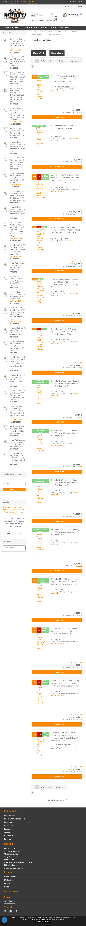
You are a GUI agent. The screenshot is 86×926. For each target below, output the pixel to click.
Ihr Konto (8, 883)
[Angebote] (25, 502)
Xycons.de (60, 919)
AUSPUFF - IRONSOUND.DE (11, 28)
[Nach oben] (79, 922)
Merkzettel (79, 7)
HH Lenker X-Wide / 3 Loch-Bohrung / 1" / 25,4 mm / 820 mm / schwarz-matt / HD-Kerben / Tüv (65, 383)
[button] (33, 61)
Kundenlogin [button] (68, 7)
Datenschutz (9, 826)
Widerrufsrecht (10, 815)
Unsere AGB (9, 822)
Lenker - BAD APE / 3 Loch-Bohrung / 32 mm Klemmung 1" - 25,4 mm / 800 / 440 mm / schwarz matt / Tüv (65, 683)
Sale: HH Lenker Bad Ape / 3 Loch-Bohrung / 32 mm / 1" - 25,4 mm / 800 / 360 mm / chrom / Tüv (64, 631)
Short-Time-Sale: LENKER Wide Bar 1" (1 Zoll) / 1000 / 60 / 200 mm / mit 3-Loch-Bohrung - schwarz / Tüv (65, 230)
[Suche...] (53, 15)
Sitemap (7, 839)
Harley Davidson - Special (60, 28)
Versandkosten (50, 917)
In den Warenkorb (57, 117)
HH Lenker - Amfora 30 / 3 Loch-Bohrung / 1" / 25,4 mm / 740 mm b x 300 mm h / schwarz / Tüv (65, 331)
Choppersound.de (11, 854)
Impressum (8, 829)
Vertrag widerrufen (43, 922)
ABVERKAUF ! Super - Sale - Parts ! (36, 28)
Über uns (7, 832)
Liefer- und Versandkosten (14, 819)
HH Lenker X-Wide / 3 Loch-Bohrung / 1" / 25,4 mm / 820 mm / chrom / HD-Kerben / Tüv (65, 433)
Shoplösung (26, 919)
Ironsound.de (9, 859)
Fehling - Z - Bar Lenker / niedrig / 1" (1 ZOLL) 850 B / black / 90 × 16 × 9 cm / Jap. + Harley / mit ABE (65, 78)
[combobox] (46, 61)
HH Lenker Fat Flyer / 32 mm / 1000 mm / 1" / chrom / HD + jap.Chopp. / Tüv (65, 128)
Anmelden (14, 489)
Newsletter (8, 836)
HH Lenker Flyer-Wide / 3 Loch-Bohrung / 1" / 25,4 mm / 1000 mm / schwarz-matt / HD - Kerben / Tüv (65, 581)
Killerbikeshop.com (11, 865)
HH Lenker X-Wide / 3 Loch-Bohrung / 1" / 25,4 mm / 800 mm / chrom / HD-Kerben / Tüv (65, 532)
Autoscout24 (9, 848)
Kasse (6, 887)
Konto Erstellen (10, 877)
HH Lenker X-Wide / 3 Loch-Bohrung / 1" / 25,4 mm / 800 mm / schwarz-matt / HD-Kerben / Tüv (65, 482)
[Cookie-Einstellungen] (4, 920)
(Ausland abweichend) (57, 91)
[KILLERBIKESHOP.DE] (15, 17)
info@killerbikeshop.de (29, 1)
